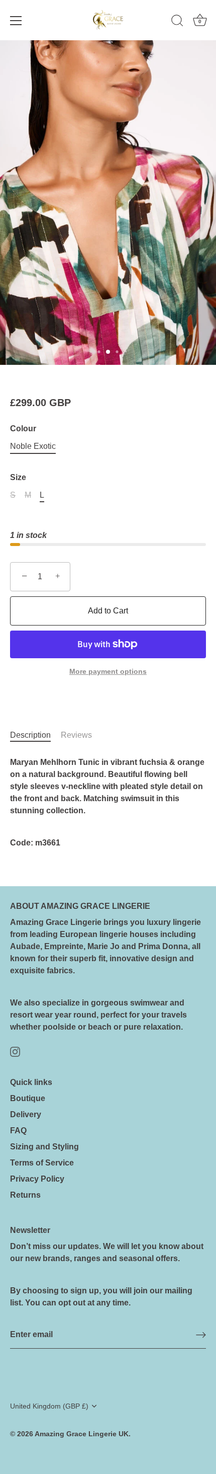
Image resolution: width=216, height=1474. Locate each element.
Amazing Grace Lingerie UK (82, 1434)
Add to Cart (108, 610)
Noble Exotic (33, 446)
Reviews (76, 735)
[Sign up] (201, 1335)
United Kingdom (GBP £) (49, 1406)
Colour (23, 428)
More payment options (108, 671)
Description (30, 735)
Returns (25, 1195)
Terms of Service (42, 1162)
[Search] (177, 22)
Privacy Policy (37, 1179)
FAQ (18, 1130)
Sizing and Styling (44, 1146)
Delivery (25, 1114)
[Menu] (16, 21)
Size (18, 477)
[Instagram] (15, 1051)
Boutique (27, 1098)
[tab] (35, 735)
